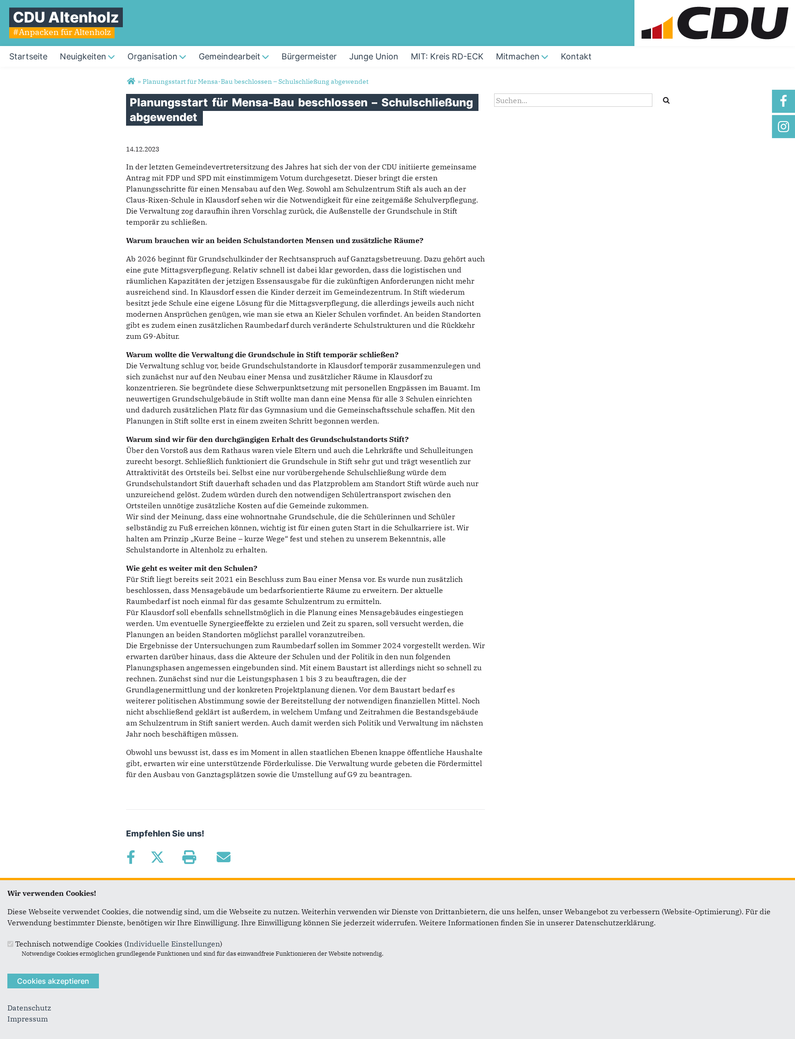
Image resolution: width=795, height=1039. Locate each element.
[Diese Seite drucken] (189, 857)
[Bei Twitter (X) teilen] (157, 857)
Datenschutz (29, 1007)
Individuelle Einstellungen (173, 943)
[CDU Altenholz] (131, 81)
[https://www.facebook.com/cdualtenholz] (783, 101)
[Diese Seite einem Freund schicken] (223, 857)
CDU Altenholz (66, 17)
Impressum (27, 1018)
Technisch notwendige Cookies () (118, 943)
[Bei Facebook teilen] (130, 857)
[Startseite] (714, 5)
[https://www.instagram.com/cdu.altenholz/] (783, 126)
